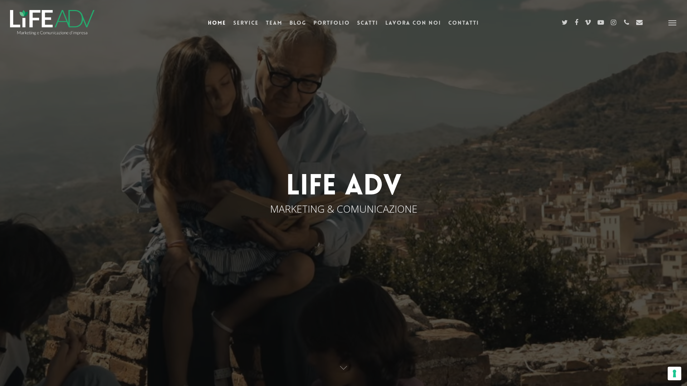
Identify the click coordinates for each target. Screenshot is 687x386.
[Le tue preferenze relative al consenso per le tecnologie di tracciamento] (674, 373)
